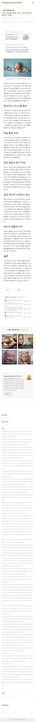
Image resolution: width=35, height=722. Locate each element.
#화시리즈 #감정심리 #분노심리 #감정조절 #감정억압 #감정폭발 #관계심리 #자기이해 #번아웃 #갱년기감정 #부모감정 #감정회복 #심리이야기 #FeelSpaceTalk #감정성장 (17, 481)
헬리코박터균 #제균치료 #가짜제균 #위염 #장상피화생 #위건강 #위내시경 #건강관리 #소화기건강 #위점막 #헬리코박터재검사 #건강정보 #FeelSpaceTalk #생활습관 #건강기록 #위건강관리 (17, 464)
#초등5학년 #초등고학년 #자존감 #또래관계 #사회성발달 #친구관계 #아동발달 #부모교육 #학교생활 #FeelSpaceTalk (17, 636)
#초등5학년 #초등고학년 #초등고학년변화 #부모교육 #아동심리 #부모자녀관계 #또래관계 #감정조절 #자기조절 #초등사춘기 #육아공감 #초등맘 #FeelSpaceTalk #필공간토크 (17, 489)
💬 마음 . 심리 (8, 297)
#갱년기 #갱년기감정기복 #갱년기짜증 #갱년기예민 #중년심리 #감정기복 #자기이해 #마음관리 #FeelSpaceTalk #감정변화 (17, 534)
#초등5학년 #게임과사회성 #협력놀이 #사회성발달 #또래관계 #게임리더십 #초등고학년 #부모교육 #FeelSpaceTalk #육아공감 (17, 497)
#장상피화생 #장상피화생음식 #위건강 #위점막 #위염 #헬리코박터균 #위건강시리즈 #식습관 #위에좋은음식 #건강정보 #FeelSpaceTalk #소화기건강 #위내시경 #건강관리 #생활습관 (17, 599)
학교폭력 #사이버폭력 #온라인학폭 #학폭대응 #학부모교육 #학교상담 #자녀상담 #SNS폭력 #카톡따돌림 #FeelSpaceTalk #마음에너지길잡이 (17, 473)
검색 (31, 697)
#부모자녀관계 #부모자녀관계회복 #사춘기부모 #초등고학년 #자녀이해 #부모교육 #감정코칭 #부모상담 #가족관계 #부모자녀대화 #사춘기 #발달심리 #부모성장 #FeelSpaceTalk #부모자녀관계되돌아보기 (17, 609)
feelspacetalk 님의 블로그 (12, 3)
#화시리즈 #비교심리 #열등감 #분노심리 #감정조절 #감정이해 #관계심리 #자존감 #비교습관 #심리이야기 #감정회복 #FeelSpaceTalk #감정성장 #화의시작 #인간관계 (17, 510)
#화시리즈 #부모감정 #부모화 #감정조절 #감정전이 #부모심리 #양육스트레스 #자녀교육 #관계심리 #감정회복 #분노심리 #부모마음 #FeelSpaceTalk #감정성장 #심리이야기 (17, 571)
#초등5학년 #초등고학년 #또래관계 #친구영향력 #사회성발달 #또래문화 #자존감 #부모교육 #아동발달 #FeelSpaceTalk (17, 517)
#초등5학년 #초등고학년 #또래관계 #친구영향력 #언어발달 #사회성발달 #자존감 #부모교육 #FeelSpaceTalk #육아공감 (17, 552)
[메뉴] (33, 3)
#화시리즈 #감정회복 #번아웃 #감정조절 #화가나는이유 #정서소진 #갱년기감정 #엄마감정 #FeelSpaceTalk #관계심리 (17, 504)
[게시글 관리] (12, 289)
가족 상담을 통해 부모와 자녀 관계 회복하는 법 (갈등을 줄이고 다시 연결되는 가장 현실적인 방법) (13, 308)
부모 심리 (14, 297)
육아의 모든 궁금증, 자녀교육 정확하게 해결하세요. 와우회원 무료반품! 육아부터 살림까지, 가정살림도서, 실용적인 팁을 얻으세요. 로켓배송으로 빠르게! (17, 51)
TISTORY (18, 719)
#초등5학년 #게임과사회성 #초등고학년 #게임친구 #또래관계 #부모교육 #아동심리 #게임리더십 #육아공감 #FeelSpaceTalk (17, 650)
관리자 (23, 719)
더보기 (3, 687)
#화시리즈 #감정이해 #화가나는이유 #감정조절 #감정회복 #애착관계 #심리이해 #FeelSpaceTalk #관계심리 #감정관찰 (17, 449)
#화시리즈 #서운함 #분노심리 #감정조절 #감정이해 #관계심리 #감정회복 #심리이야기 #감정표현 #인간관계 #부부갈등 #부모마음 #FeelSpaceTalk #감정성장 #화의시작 (17, 619)
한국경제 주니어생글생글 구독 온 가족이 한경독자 (11, 35)
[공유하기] (10, 289)
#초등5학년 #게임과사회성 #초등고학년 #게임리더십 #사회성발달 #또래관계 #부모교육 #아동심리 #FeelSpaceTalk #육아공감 (17, 682)
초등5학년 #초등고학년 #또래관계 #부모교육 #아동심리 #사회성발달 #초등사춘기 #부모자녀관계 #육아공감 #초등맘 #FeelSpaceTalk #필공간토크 (17, 434)
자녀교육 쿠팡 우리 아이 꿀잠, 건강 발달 (17, 47)
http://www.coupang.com (12, 44)
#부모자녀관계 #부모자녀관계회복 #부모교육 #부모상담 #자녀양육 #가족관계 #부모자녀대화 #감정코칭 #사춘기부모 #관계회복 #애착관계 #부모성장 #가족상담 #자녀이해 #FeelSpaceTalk (17, 660)
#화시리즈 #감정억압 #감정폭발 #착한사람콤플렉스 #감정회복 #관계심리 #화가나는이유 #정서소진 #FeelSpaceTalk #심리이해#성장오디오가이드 (17, 579)
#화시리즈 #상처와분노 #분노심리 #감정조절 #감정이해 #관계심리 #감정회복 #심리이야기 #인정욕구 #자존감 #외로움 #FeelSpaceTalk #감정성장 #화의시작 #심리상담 (17, 442)
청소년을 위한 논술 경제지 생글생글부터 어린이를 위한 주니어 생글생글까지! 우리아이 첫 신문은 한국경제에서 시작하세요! (11, 38)
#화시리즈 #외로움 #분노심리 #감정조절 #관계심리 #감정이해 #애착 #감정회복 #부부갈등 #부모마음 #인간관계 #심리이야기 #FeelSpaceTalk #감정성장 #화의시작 (17, 455)
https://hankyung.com (11, 32)
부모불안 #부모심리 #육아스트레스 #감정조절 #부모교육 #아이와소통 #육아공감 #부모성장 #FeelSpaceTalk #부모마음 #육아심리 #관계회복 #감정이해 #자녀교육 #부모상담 (17, 642)
